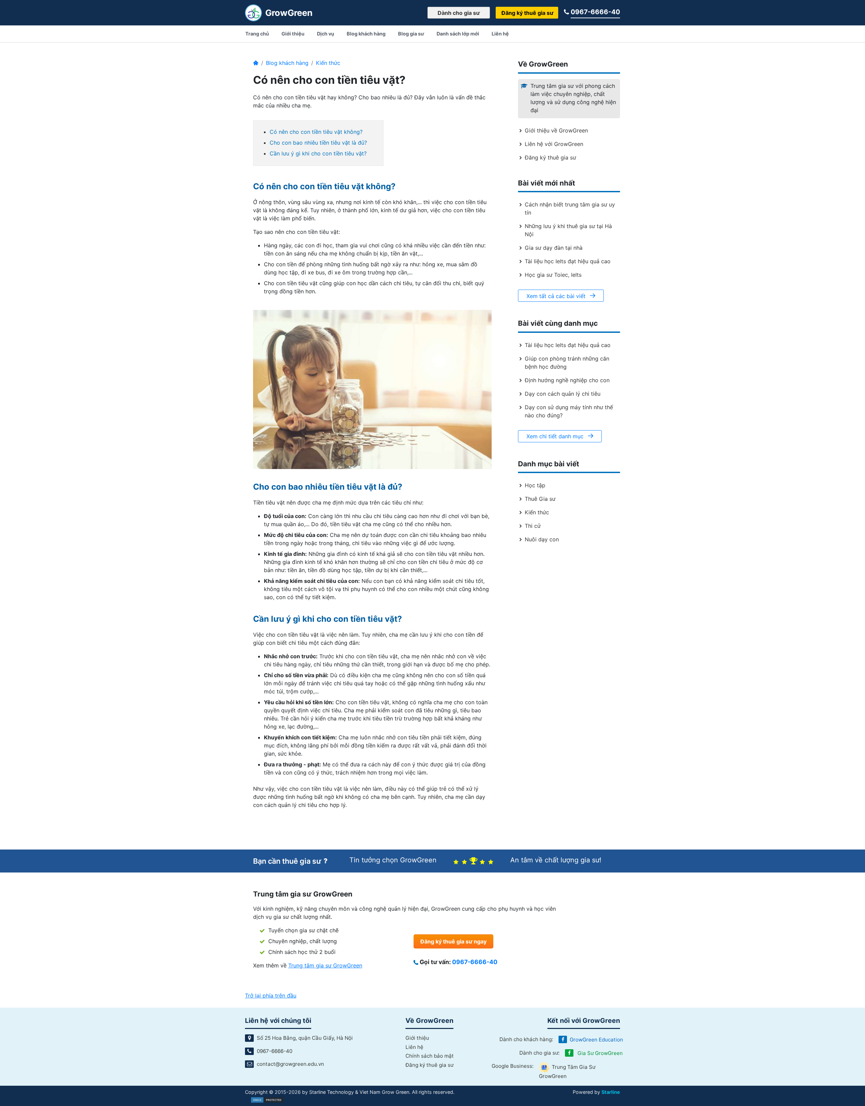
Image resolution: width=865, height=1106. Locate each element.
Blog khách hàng (287, 62)
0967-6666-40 (595, 12)
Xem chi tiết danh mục (555, 436)
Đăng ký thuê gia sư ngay (453, 941)
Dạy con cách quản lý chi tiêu (562, 393)
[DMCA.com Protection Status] (267, 1099)
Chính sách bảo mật (429, 1056)
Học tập (535, 485)
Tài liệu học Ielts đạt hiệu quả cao (568, 261)
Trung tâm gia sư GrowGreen (325, 965)
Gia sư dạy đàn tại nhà (554, 247)
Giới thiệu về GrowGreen (556, 130)
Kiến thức (328, 62)
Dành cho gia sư (459, 12)
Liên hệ (414, 1047)
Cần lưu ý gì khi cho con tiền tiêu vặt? (318, 153)
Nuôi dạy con (542, 539)
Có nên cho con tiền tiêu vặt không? (316, 131)
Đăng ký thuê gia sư (527, 12)
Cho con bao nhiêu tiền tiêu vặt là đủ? (318, 142)
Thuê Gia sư (540, 498)
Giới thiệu (417, 1038)
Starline (610, 1092)
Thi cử (533, 525)
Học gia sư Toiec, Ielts (553, 274)
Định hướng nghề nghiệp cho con (567, 380)
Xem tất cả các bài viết (556, 296)
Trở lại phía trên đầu (270, 995)
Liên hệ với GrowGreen (554, 144)
